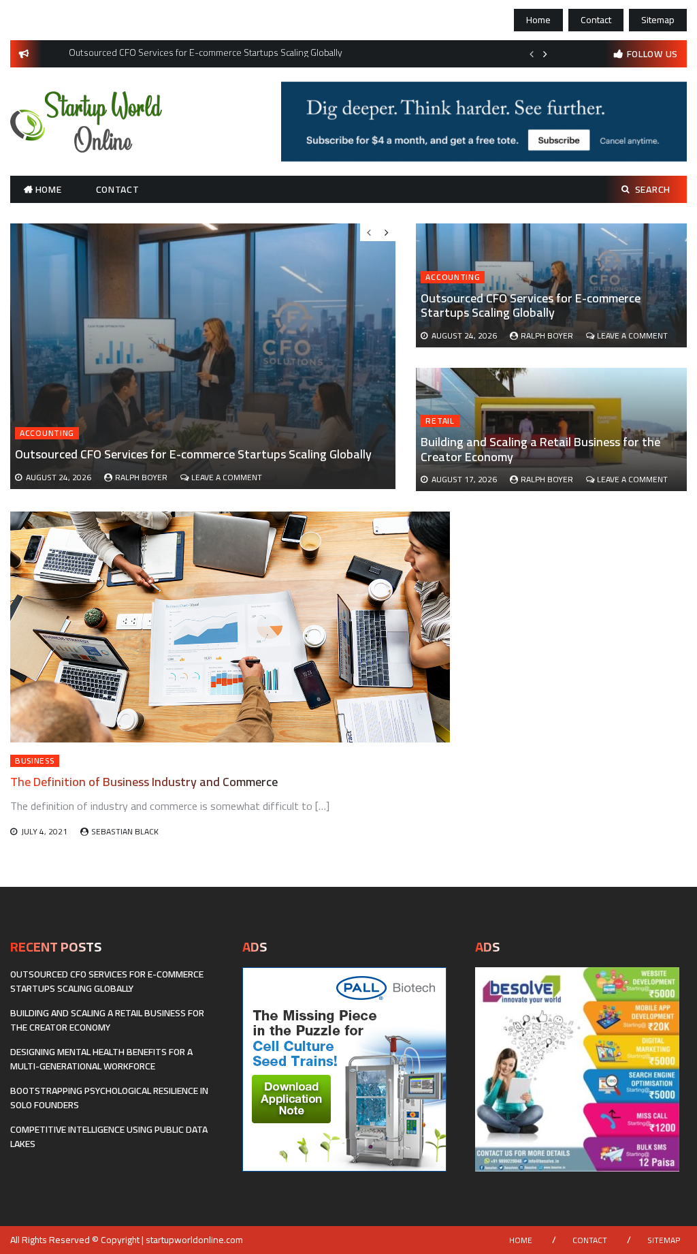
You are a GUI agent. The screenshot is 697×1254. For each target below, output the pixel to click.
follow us (652, 54)
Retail (439, 421)
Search (652, 189)
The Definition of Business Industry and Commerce (144, 781)
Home (538, 20)
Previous (532, 54)
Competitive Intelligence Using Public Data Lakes (109, 1136)
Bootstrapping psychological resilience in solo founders (109, 1098)
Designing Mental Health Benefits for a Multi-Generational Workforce (101, 1059)
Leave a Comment (632, 335)
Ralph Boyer (547, 335)
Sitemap (658, 20)
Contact (596, 20)
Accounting (452, 277)
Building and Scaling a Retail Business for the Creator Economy (540, 449)
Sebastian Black (125, 831)
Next (545, 54)
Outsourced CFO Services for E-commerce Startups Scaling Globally (531, 305)
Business (34, 761)
